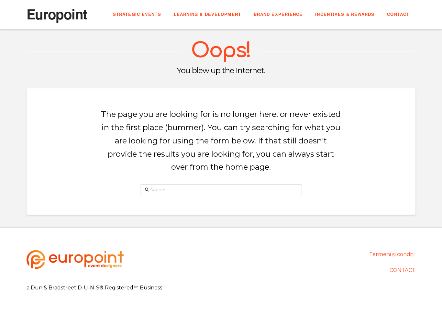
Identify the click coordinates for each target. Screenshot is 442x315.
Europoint (57, 14)
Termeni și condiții (392, 254)
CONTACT (402, 270)
